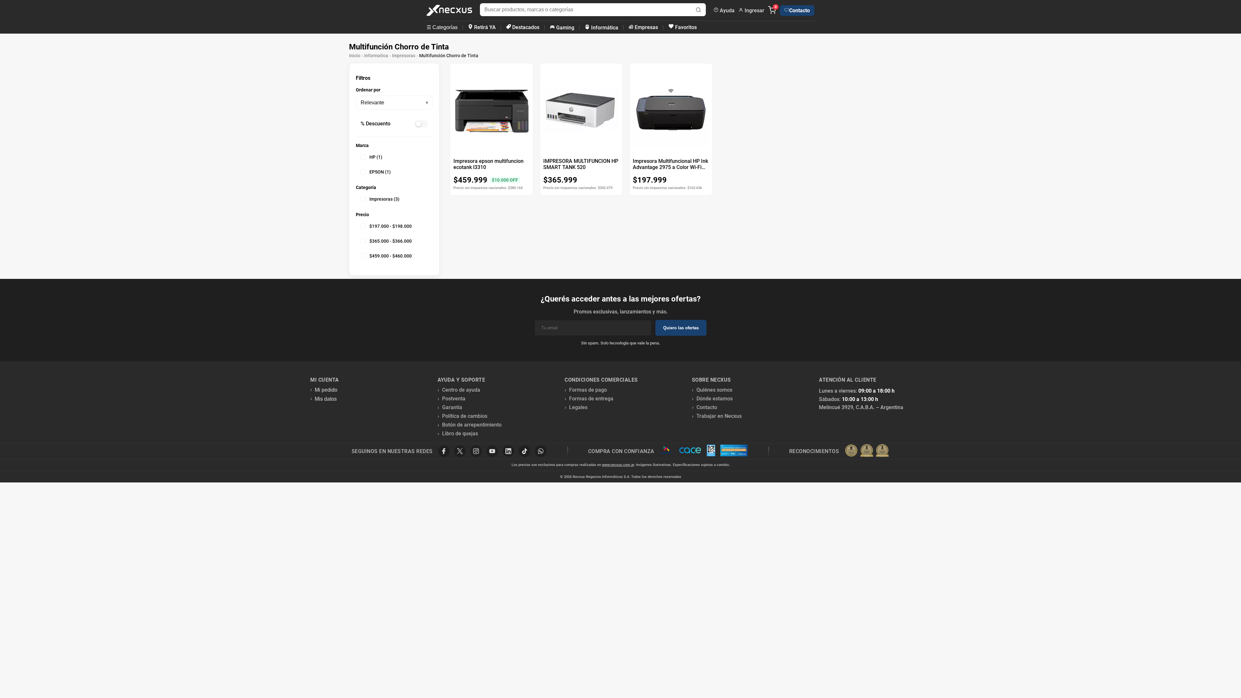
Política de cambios (464, 416)
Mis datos (326, 399)
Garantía (452, 407)
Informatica (376, 55)
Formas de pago (588, 390)
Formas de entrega (591, 399)
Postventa (453, 399)
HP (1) (375, 157)
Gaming (564, 28)
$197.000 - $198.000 (390, 226)
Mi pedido (326, 390)
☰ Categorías (442, 27)
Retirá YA (484, 27)
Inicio (354, 55)
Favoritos (685, 27)
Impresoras (403, 55)
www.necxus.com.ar (618, 465)
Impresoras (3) (384, 199)
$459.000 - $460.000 (390, 256)
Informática (604, 28)
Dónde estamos (714, 399)
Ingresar (753, 10)
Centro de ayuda (461, 390)
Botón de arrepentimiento (472, 425)
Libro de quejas (460, 433)
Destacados (525, 27)
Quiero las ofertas (681, 327)
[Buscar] (698, 10)
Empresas (645, 27)
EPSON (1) (380, 171)
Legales (578, 407)
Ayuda (726, 10)
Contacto (799, 10)
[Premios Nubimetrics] (866, 451)
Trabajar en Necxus (719, 416)
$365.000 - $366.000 (390, 241)
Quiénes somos (714, 390)
